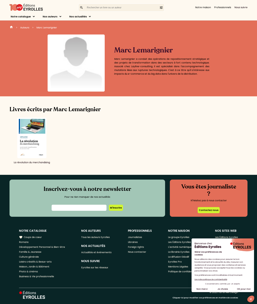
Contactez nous (208, 210)
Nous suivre (240, 7)
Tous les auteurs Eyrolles (95, 237)
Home (11, 27)
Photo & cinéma (28, 271)
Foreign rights (136, 247)
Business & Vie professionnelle (36, 276)
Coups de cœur (30, 237)
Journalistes (135, 237)
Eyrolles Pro (175, 261)
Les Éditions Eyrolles (179, 242)
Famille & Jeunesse (30, 252)
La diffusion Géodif (178, 257)
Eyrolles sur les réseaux (94, 267)
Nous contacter (137, 252)
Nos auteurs (50, 16)
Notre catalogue (21, 16)
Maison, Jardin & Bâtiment (34, 266)
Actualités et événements (96, 252)
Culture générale (29, 257)
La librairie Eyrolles (178, 252)
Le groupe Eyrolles (178, 237)
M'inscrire (116, 207)
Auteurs (24, 27)
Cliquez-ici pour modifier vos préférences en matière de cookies (205, 297)
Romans (24, 242)
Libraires (133, 242)
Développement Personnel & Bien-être (42, 247)
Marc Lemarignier (46, 27)
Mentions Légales (178, 266)
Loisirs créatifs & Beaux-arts (35, 261)
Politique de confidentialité (183, 271)
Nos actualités (78, 16)
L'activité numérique (179, 247)
